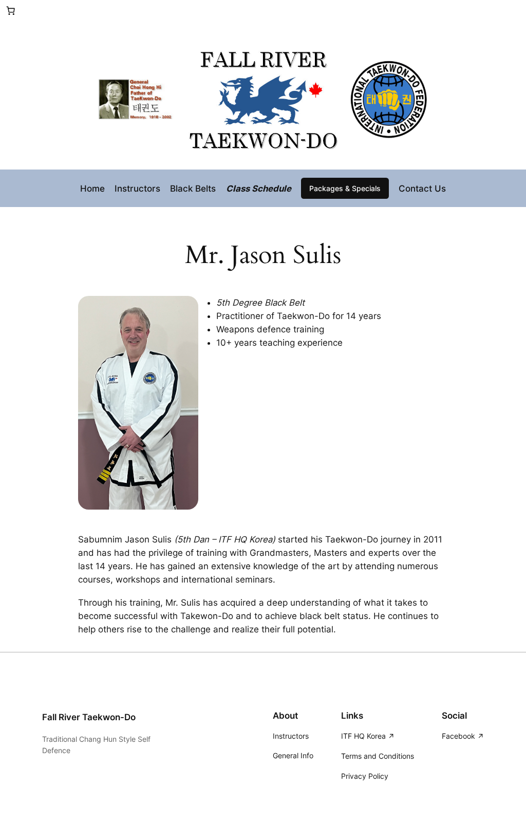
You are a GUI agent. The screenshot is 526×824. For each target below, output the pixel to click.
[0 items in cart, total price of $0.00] (11, 11)
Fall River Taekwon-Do (89, 717)
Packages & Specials (345, 188)
